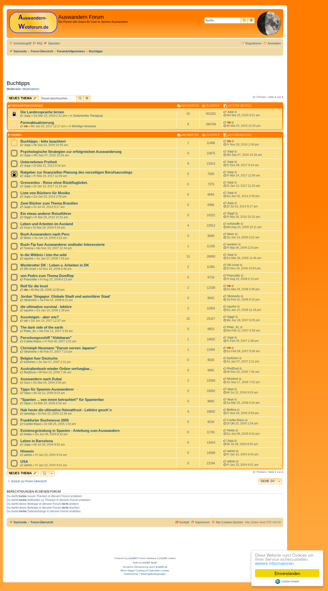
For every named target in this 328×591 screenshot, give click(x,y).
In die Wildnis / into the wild (43, 255)
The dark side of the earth (41, 327)
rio (26, 126)
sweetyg (29, 413)
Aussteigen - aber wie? (39, 317)
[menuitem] (37, 43)
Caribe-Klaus (32, 341)
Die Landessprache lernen (42, 112)
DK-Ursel (30, 269)
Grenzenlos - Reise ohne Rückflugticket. (54, 183)
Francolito (30, 279)
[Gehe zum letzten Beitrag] (235, 112)
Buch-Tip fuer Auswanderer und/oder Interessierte (62, 245)
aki (26, 320)
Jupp (27, 115)
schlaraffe (233, 223)
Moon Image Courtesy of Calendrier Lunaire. (145, 570)
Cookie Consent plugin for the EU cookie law (287, 581)
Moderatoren (31, 89)
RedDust (30, 372)
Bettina (231, 409)
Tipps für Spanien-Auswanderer (47, 389)
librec (27, 238)
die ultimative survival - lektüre (46, 307)
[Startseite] (33, 22)
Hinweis (27, 451)
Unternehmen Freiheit (38, 162)
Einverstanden (287, 573)
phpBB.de (161, 567)
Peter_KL (30, 331)
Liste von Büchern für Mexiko (45, 193)
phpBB (132, 558)
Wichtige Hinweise (84, 126)
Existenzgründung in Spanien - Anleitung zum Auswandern (70, 431)
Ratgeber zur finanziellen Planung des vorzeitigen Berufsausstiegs (76, 172)
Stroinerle (30, 300)
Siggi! (27, 217)
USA (24, 462)
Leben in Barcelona (36, 441)
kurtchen (29, 362)
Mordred (232, 378)
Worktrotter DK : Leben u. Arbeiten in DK (54, 265)
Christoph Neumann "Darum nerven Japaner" (58, 348)
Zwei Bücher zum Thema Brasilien (49, 203)
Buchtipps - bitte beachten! (43, 141)
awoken (232, 244)
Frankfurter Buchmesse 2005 (44, 420)
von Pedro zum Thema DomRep (47, 276)
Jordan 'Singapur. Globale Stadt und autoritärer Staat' (65, 296)
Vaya (27, 393)
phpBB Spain (149, 562)
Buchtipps (18, 83)
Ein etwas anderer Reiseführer (45, 214)
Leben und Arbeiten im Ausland (46, 224)
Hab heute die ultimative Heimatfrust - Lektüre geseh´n (66, 410)
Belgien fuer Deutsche (39, 358)
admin (28, 455)
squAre (28, 258)
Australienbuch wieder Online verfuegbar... (56, 369)
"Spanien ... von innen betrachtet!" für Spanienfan (62, 400)
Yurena (28, 248)
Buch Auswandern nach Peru (44, 234)
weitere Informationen (274, 563)
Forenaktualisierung (37, 123)
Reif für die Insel (34, 286)
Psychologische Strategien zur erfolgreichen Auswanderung (70, 152)
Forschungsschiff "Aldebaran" (46, 338)
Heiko (28, 434)
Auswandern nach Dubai (41, 379)
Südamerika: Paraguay (88, 115)
